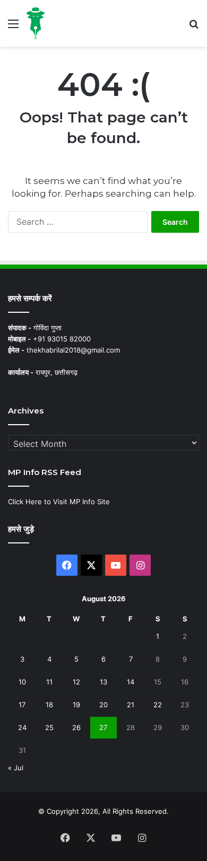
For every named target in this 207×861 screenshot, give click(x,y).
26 (76, 727)
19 (76, 704)
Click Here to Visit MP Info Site (59, 501)
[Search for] (193, 27)
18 (49, 704)
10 (22, 682)
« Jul (15, 767)
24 (22, 727)
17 (22, 704)
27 (103, 727)
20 (103, 704)
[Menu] (13, 27)
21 (130, 704)
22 (157, 704)
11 (49, 682)
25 (49, 727)
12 (76, 682)
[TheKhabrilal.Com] (36, 23)
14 (130, 682)
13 (103, 682)
